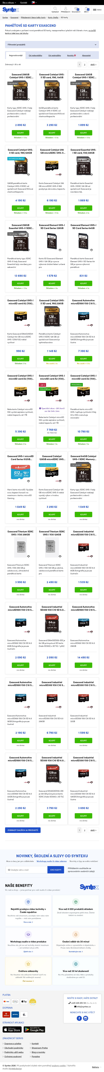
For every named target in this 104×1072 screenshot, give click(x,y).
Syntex (5, 17)
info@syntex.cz (84, 1006)
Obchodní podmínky (13, 1047)
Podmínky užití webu (13, 1052)
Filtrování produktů (16, 44)
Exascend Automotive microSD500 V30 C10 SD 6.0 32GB (20, 759)
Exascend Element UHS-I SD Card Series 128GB (52, 226)
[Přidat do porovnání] (28, 99)
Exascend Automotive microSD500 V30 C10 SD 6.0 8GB (20, 608)
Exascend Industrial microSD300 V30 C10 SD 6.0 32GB (83, 684)
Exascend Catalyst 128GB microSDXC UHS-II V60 (52, 458)
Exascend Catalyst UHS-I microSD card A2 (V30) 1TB (84, 377)
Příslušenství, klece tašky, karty (33, 17)
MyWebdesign (15, 1068)
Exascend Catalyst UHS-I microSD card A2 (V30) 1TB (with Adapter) (52, 377)
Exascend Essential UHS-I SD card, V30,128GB (83, 151)
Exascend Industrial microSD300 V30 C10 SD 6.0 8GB (83, 533)
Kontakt (23, 2)
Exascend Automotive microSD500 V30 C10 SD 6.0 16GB (20, 684)
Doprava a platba (12, 1043)
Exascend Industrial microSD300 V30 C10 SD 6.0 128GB (83, 759)
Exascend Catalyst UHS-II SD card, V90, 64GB (52, 76)
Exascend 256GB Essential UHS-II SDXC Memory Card (20, 226)
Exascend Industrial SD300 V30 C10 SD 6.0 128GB (52, 759)
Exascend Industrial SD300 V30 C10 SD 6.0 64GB (52, 608)
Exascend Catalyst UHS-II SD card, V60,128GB (52, 302)
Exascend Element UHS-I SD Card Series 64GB (83, 226)
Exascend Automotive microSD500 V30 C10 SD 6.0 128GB (83, 302)
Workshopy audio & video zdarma (52, 861)
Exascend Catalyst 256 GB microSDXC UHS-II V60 (52, 151)
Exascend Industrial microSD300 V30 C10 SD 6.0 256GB (52, 684)
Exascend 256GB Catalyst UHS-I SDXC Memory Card (20, 76)
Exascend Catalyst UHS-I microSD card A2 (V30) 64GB (20, 302)
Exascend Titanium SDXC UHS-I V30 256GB (20, 533)
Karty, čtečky (53, 17)
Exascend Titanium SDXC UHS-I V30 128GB (52, 533)
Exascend (14, 17)
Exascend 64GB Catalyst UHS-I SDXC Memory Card (83, 458)
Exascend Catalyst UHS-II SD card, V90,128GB (20, 151)
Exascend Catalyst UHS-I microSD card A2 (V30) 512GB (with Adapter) (20, 377)
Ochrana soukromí (13, 1056)
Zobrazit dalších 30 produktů (23, 830)
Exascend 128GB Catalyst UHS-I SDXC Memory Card (83, 76)
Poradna (36, 1056)
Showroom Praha (40, 1047)
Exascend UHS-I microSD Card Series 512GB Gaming (20, 458)
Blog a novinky (38, 1052)
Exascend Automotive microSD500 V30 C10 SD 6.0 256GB (83, 608)
